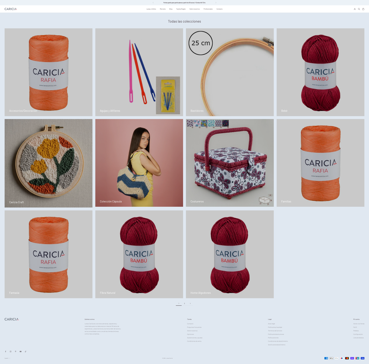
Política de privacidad (275, 327)
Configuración (358, 334)
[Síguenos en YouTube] (21, 351)
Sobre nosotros (194, 9)
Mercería (162, 9)
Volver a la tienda (358, 324)
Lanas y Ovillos (151, 9)
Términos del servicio (275, 331)
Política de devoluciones (276, 334)
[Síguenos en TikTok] (26, 351)
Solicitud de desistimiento (276, 345)
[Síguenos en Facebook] (6, 351)
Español (6, 358)
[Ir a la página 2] (190, 303)
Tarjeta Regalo (181, 9)
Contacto (219, 9)
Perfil (355, 327)
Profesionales (208, 9)
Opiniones (190, 334)
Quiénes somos (90, 319)
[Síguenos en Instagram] (11, 351)
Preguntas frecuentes (194, 327)
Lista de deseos (358, 338)
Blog (170, 9)
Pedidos (356, 331)
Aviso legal (271, 324)
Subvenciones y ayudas (194, 338)
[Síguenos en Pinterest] (16, 351)
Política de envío (273, 338)
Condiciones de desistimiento (278, 341)
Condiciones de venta (194, 341)
